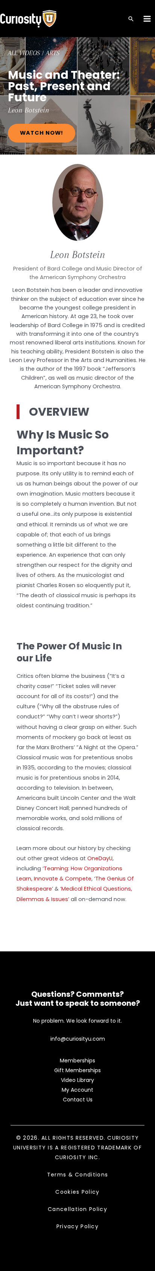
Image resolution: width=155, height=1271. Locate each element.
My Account (77, 1090)
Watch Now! (41, 133)
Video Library (77, 1080)
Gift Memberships (77, 1070)
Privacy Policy (77, 1226)
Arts (52, 53)
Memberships (77, 1060)
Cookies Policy (77, 1192)
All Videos (24, 53)
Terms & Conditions (77, 1174)
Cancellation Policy (77, 1209)
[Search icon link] (131, 19)
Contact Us (78, 1099)
